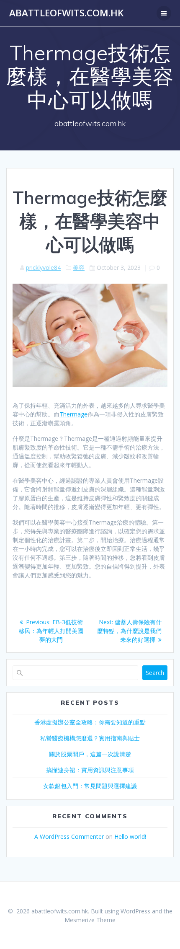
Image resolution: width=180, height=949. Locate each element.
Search (155, 673)
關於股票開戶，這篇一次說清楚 (90, 754)
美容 (79, 268)
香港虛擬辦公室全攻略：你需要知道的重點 (90, 722)
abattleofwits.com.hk (66, 13)
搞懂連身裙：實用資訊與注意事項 (90, 770)
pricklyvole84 (43, 268)
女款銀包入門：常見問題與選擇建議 (90, 786)
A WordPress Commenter (69, 836)
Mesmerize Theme (90, 920)
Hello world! (130, 836)
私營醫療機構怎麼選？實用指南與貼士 (90, 738)
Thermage (73, 414)
